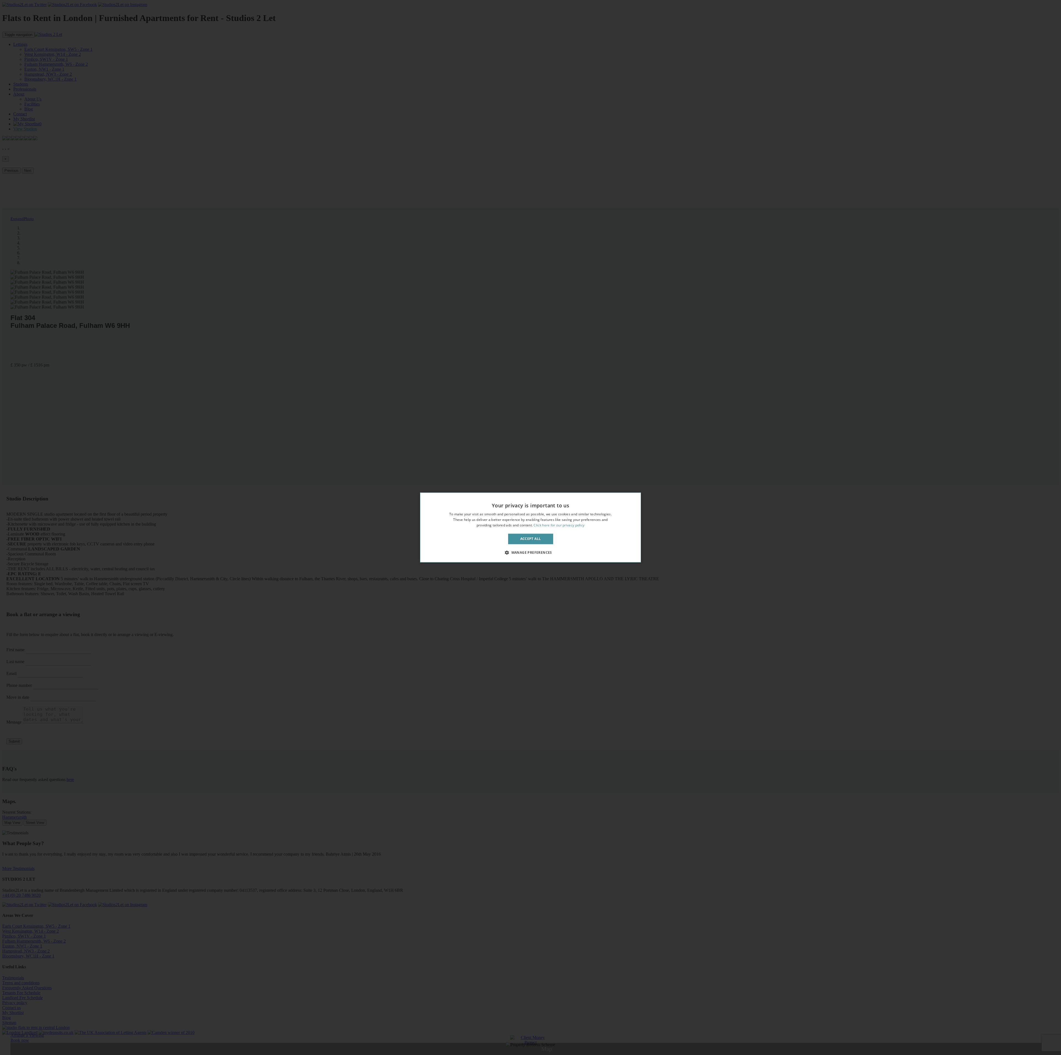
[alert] (530, 527)
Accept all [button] (530, 538)
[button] (530, 552)
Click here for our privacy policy (559, 525)
